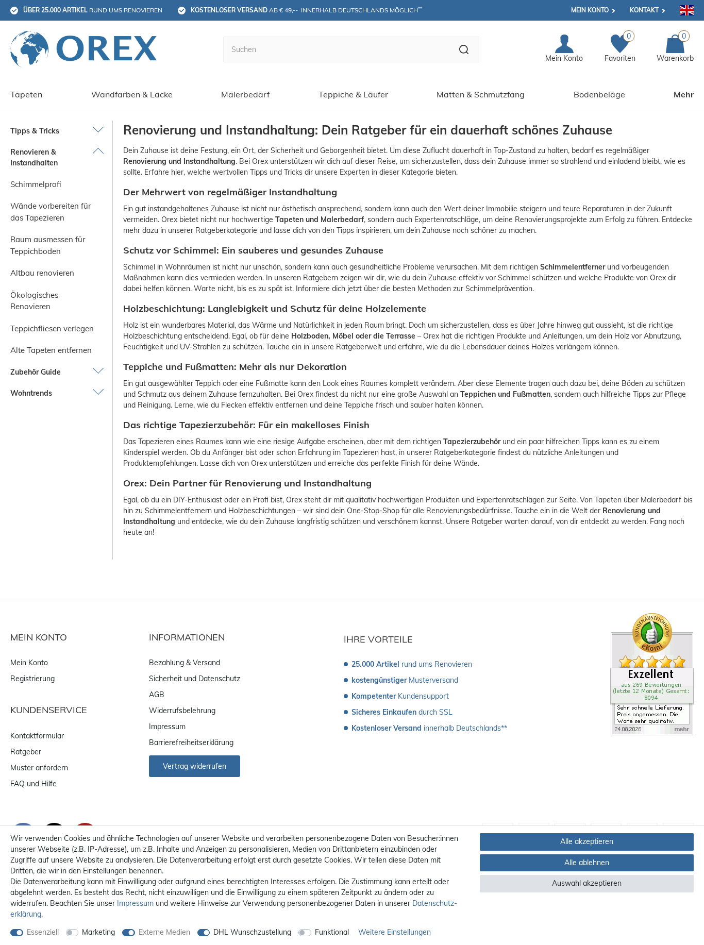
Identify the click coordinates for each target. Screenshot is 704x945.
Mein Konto (590, 10)
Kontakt (644, 10)
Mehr (684, 94)
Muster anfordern (39, 767)
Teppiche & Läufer (353, 94)
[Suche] (464, 49)
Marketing (98, 932)
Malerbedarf (245, 94)
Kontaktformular (37, 735)
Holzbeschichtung (152, 336)
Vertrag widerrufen (194, 766)
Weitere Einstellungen (394, 932)
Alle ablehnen (586, 862)
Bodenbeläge (599, 94)
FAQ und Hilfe (33, 783)
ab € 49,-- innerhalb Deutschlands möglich (306, 10)
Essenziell (43, 932)
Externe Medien (164, 932)
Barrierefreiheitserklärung (191, 742)
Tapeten (26, 94)
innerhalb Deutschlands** (429, 728)
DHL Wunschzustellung (252, 932)
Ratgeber (25, 751)
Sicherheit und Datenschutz (194, 678)
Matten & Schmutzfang (481, 94)
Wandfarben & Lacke (132, 94)
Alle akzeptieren (586, 841)
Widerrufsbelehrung (182, 710)
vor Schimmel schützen (523, 277)
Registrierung (32, 678)
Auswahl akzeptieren (587, 883)
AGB (156, 694)
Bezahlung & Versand (184, 662)
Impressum (167, 726)
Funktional (332, 932)
